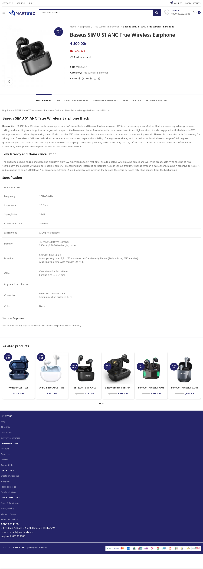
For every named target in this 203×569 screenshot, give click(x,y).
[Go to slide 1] (100, 403)
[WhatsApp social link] (95, 79)
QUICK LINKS (7, 470)
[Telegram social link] (99, 79)
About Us (5, 427)
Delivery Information (10, 438)
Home (73, 27)
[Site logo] (22, 13)
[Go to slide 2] (103, 403)
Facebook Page (8, 487)
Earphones (18, 318)
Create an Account (10, 476)
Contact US (6, 433)
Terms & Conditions (10, 503)
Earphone (85, 27)
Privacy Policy (7, 508)
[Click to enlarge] (9, 82)
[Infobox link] (177, 12)
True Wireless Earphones (106, 27)
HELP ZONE (6, 416)
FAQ (3, 422)
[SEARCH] (157, 12)
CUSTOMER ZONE (9, 443)
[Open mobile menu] (4, 13)
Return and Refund (9, 519)
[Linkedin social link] (91, 79)
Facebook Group (9, 492)
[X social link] (83, 79)
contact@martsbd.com (20, 532)
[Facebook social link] (79, 79)
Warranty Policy (8, 514)
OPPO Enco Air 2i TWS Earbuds (51, 389)
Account (5, 449)
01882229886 (17, 536)
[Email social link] (87, 79)
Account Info (7, 465)
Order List (5, 454)
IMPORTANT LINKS (10, 498)
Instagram (5, 481)
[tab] (44, 99)
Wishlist (4, 460)
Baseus (6, 126)
